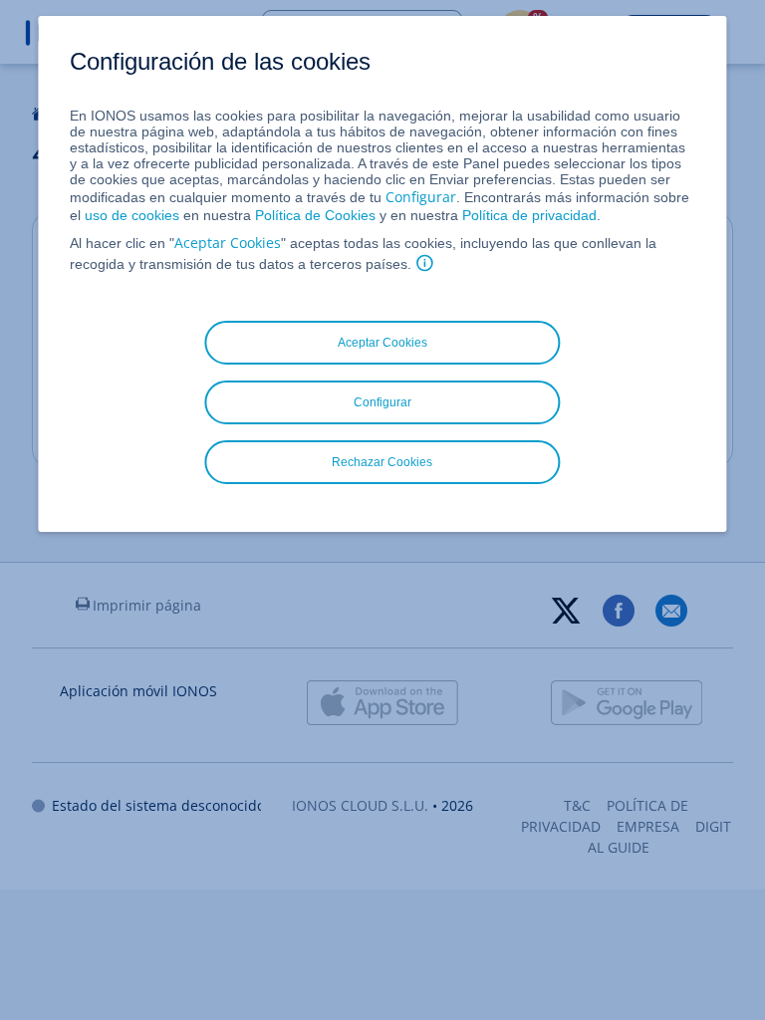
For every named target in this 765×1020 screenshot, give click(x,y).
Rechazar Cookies (382, 462)
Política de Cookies (315, 215)
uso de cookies (130, 215)
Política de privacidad (529, 215)
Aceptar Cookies (227, 242)
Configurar (420, 196)
